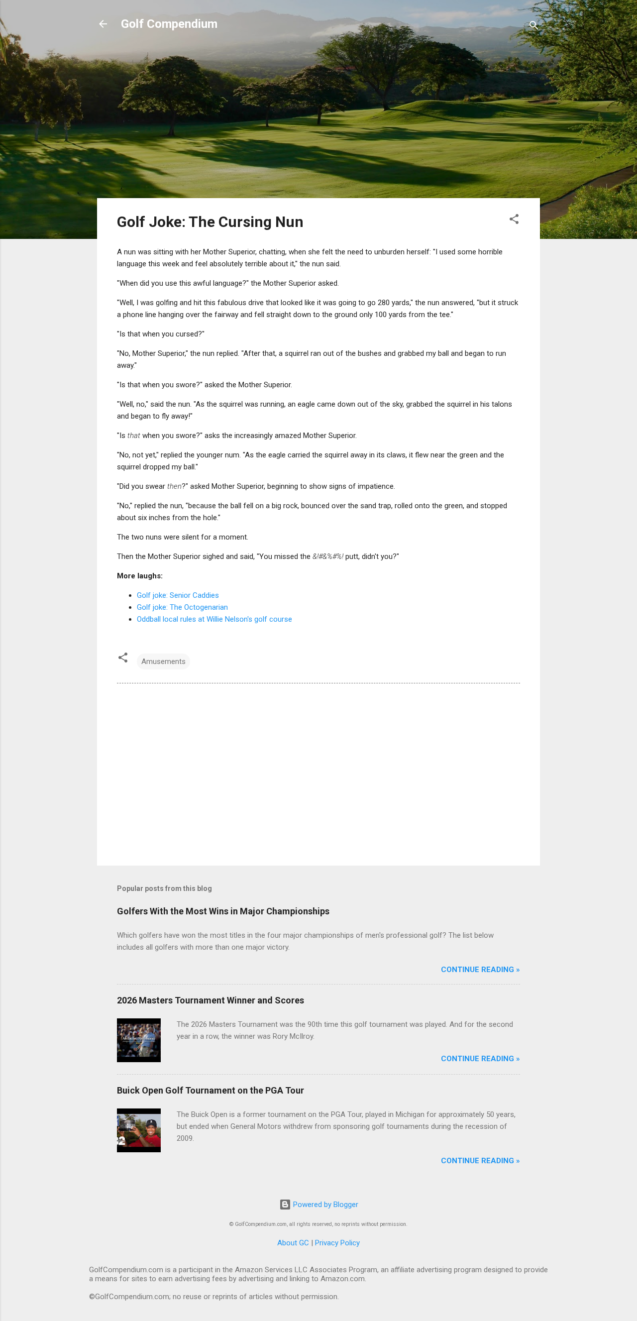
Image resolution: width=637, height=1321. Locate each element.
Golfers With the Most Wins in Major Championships (223, 911)
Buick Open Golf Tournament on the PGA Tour (210, 1090)
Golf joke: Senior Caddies (178, 595)
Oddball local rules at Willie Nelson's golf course (214, 619)
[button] (514, 220)
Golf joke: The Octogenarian (182, 607)
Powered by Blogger (324, 1204)
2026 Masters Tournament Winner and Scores (210, 1000)
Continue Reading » (480, 969)
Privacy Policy (337, 1242)
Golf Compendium (169, 24)
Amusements (163, 661)
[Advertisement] (318, 120)
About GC (293, 1242)
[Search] (534, 27)
